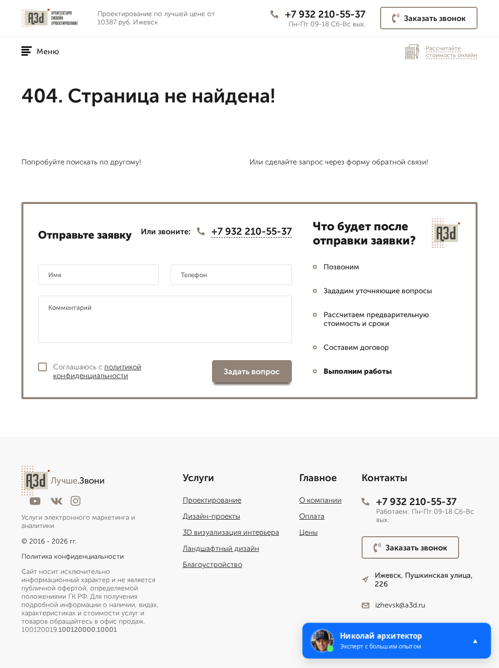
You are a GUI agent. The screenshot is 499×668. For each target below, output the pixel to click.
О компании (320, 500)
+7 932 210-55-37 (325, 14)
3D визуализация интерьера (231, 532)
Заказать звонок (435, 18)
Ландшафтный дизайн (221, 548)
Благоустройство (212, 564)
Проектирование (212, 500)
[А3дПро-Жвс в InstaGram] (75, 500)
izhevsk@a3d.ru (400, 605)
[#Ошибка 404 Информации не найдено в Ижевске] (55, 18)
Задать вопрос (252, 371)
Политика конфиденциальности (72, 556)
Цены (308, 532)
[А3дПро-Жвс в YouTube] (35, 501)
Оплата (312, 516)
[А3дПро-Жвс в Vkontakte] (56, 501)
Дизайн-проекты (211, 516)
